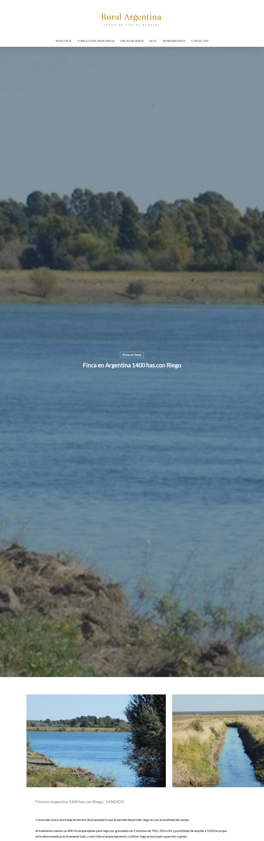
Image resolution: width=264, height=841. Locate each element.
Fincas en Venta (131, 354)
